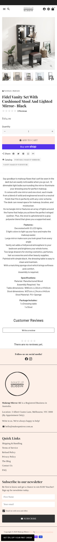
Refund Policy (9, 452)
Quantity (6, 126)
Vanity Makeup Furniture (15, 164)
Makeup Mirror (23, 532)
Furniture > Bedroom (11, 91)
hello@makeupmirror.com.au (17, 426)
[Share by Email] (33, 153)
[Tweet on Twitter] (18, 153)
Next (52, 43)
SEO (31, 532)
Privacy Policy (9, 456)
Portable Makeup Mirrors (27, 160)
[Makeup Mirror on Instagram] (30, 359)
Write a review (28, 330)
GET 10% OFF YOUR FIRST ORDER (17, 537)
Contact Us (7, 465)
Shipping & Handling (12, 443)
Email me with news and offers (17, 511)
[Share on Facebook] (13, 153)
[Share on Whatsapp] (28, 153)
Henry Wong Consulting (44, 532)
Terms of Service (10, 448)
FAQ (4, 470)
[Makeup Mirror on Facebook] (26, 359)
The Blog (6, 461)
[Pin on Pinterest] (23, 153)
